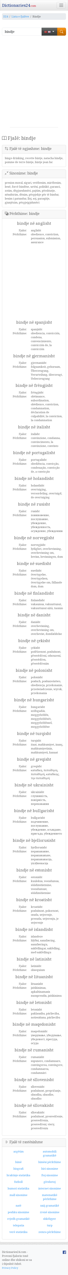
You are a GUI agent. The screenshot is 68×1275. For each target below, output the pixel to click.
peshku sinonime (18, 1212)
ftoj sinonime (49, 1175)
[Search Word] (61, 32)
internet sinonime (49, 1188)
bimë (18, 1162)
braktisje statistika (18, 1175)
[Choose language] (49, 32)
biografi (18, 1168)
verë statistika (18, 1232)
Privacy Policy (10, 1267)
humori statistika (18, 1188)
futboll (18, 1182)
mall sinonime (18, 1195)
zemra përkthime (49, 1232)
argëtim (18, 1151)
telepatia (18, 1225)
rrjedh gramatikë (18, 1219)
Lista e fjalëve (20, 16)
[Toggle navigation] (61, 5)
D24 (5, 16)
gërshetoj (50, 1182)
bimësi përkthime (49, 1162)
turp (49, 1225)
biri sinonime (49, 1168)
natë (18, 1205)
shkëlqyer (49, 1219)
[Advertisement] (34, 83)
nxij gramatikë (49, 1205)
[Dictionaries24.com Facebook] (64, 1252)
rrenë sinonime (49, 1212)
